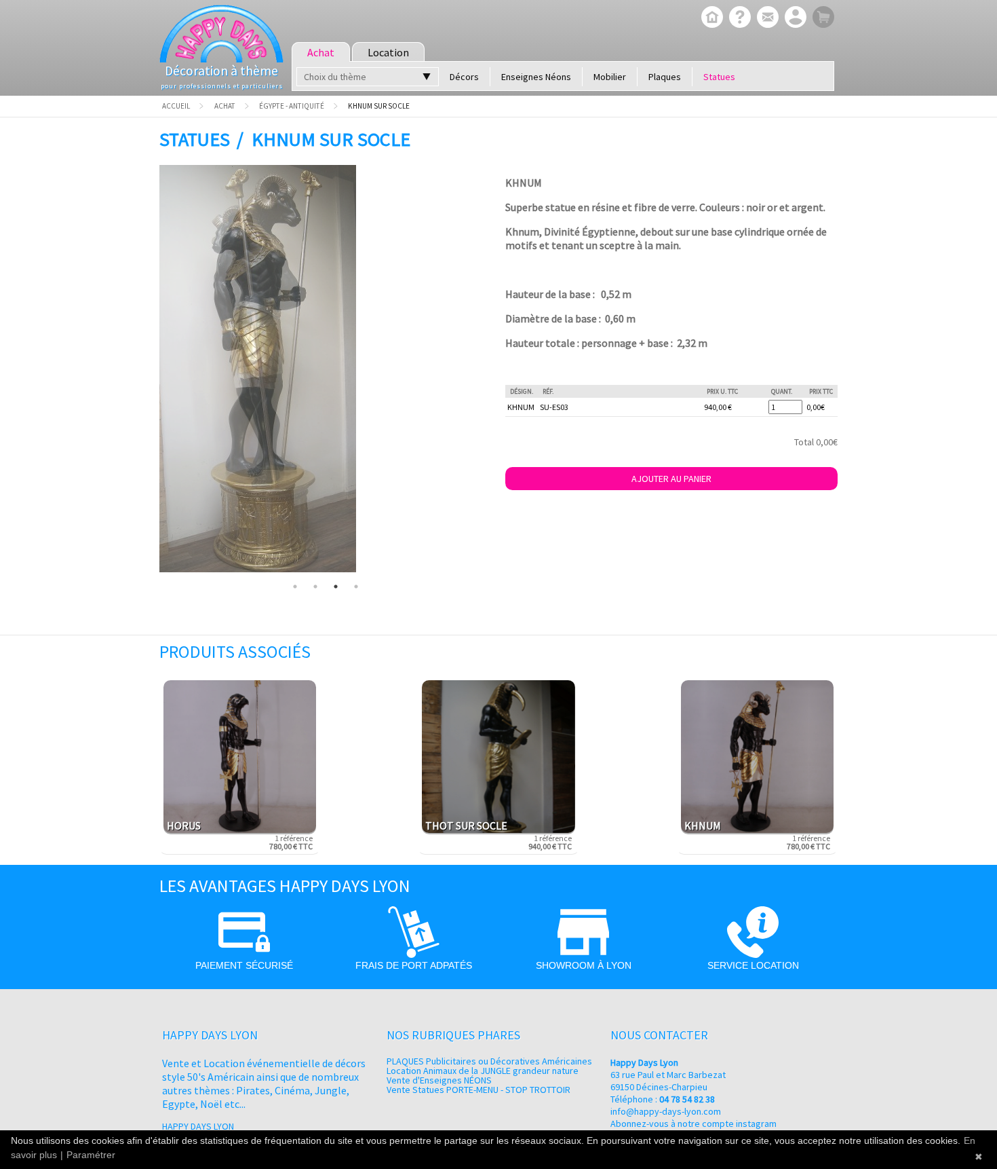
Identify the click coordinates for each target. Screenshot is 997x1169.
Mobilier (609, 77)
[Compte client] (793, 18)
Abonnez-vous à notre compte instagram (693, 1123)
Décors (464, 77)
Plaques (664, 77)
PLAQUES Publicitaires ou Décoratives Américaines (489, 1061)
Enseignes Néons (536, 77)
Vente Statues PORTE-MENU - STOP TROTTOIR (478, 1089)
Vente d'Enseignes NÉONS (439, 1080)
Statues (719, 77)
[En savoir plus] (738, 18)
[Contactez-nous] (766, 18)
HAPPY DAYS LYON (198, 1126)
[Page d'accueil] (710, 18)
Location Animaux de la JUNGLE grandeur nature (483, 1070)
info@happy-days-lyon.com (665, 1111)
